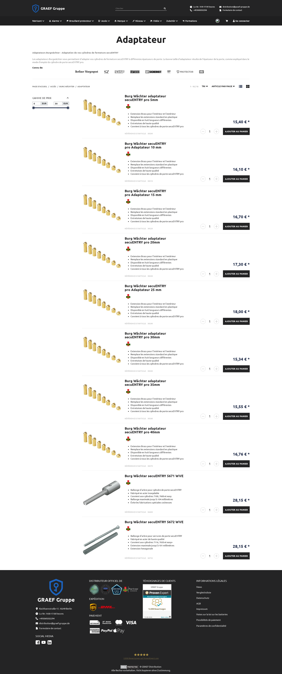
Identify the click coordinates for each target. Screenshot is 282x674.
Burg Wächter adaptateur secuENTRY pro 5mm (145, 98)
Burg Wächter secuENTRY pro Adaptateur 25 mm (145, 288)
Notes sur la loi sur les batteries (212, 614)
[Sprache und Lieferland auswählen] (217, 21)
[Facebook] (38, 642)
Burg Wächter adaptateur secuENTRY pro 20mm (145, 240)
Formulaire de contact (232, 10)
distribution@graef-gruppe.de (236, 6)
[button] (240, 86)
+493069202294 (200, 10)
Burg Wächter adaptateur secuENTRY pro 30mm (145, 335)
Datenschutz (202, 597)
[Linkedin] (49, 642)
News (199, 586)
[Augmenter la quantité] (216, 131)
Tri (203, 86)
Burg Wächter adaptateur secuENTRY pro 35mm (145, 383)
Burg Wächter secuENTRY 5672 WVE (154, 522)
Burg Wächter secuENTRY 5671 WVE (154, 476)
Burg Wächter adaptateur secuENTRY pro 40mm (145, 430)
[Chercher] (165, 8)
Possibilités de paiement (208, 619)
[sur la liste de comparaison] (117, 99)
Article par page (222, 86)
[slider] (33, 108)
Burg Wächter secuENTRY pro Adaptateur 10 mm (145, 145)
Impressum (202, 608)
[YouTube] (43, 642)
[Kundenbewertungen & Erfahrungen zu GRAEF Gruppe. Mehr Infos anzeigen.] (157, 601)
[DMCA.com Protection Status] (130, 666)
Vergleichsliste (203, 592)
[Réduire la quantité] (203, 131)
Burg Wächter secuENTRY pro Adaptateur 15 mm (145, 193)
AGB (198, 603)
